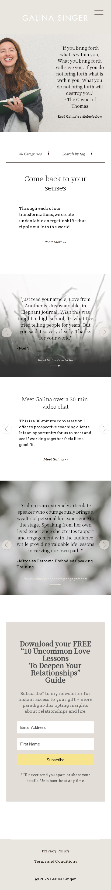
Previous (7, 332)
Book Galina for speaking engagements (55, 579)
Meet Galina (55, 459)
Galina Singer (55, 18)
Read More (55, 242)
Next (104, 332)
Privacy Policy (56, 851)
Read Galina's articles (56, 360)
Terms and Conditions (55, 861)
